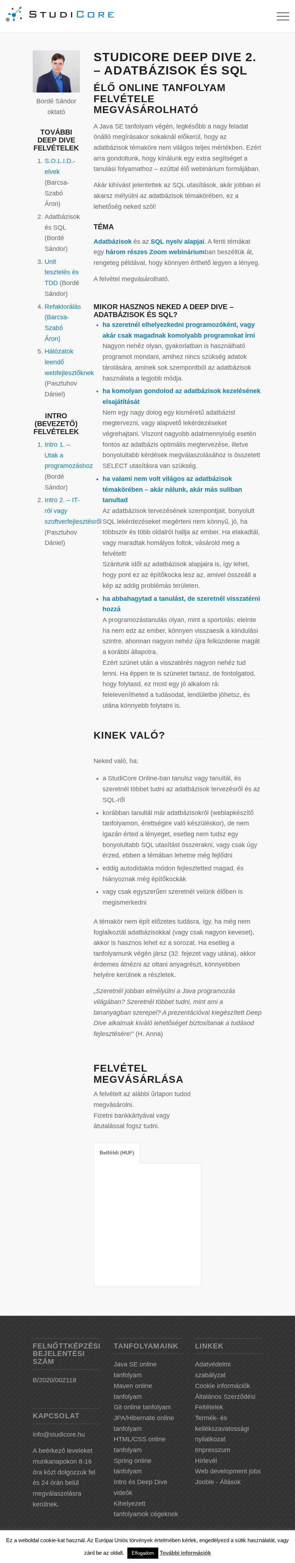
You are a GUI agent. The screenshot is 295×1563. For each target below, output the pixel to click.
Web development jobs (228, 1471)
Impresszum (212, 1450)
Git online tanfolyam (142, 1407)
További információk (185, 1553)
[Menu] (279, 16)
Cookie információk (222, 1385)
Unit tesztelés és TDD (62, 272)
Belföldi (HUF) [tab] (117, 1153)
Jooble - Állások (218, 1482)
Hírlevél (206, 1460)
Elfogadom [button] (143, 1553)
